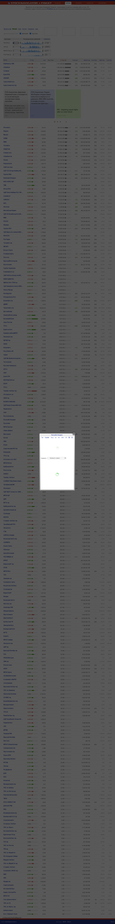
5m (59, 437)
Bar (42, 437)
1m (55, 437)
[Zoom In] (69, 437)
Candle (47, 437)
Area (52, 437)
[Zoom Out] (72, 437)
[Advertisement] (57, 474)
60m (62, 437)
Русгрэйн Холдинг (57, 435)
